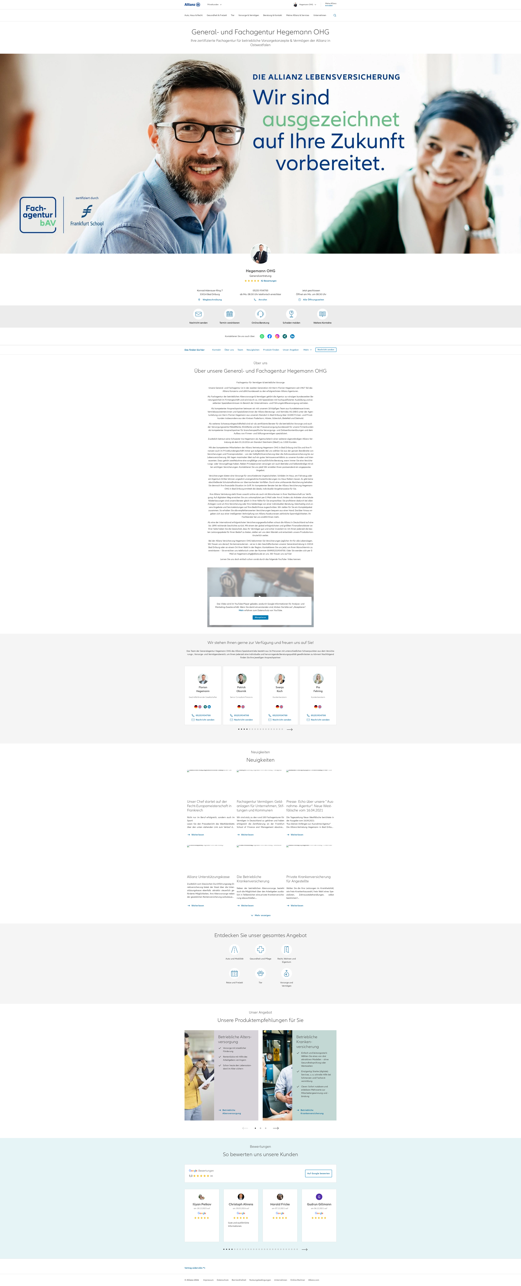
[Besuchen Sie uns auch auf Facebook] (269, 336)
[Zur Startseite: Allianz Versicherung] (192, 5)
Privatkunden (213, 4)
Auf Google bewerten (318, 1173)
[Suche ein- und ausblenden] (334, 15)
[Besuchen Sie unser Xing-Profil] (285, 336)
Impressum (208, 1280)
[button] (260, 253)
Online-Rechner (297, 1280)
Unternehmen (280, 1280)
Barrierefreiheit (239, 1280)
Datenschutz (222, 1280)
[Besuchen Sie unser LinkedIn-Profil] (292, 336)
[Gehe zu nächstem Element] (290, 729)
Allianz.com (313, 1280)
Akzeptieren (260, 617)
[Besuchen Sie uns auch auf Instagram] (277, 336)
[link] (260, 316)
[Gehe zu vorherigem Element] (231, 729)
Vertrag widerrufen (194, 1268)
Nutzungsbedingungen (260, 1280)
